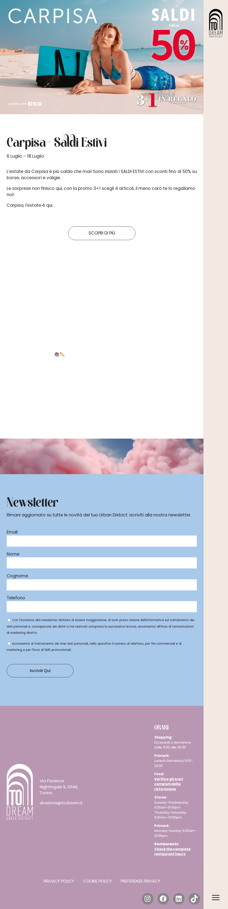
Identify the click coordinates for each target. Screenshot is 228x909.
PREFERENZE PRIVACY (140, 881)
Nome (13, 554)
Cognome (17, 576)
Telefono (16, 598)
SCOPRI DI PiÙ (102, 233)
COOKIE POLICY (97, 881)
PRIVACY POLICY (59, 881)
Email (12, 532)
